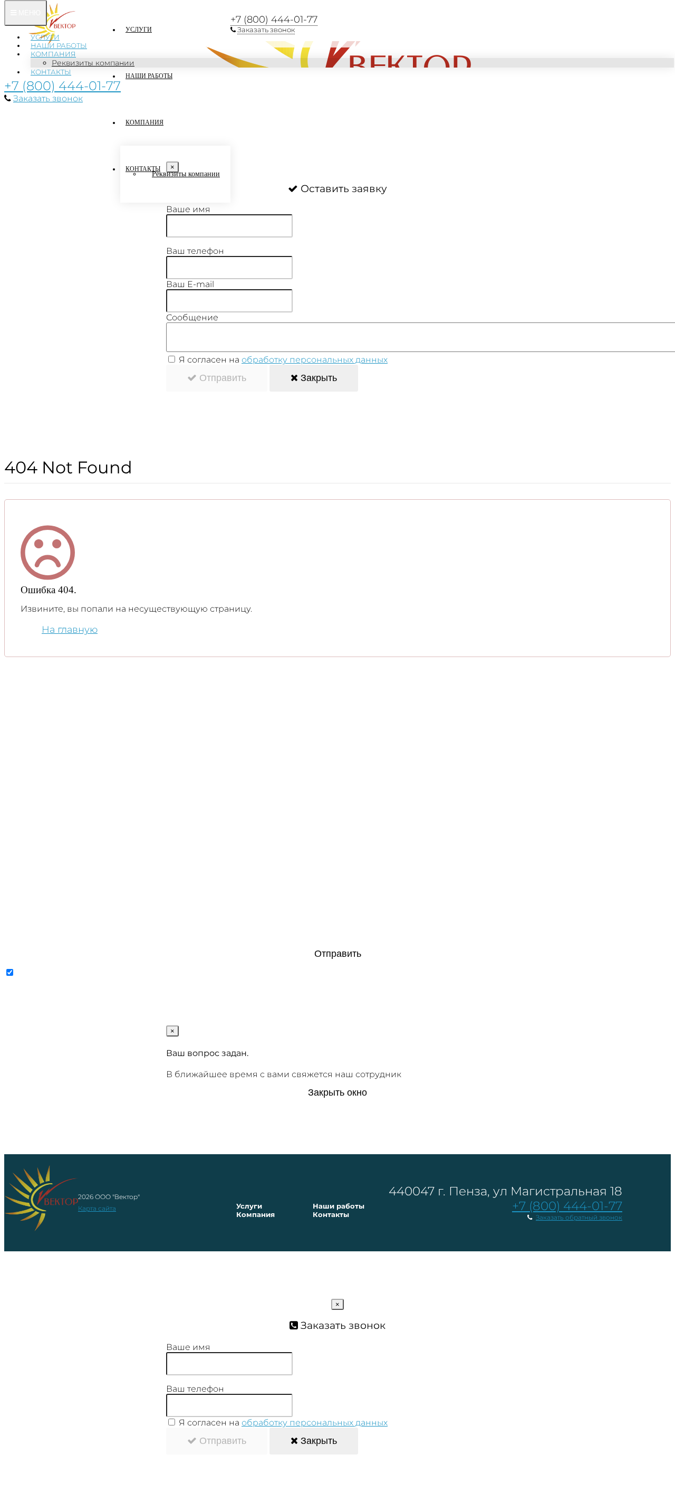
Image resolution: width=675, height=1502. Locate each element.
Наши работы (59, 45)
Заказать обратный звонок (579, 1217)
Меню (28, 13)
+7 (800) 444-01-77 (62, 85)
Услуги (45, 37)
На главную (70, 629)
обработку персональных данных (315, 360)
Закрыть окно (337, 1092)
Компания (53, 54)
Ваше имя (188, 209)
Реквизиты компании (93, 63)
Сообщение (192, 317)
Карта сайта (97, 1208)
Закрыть (317, 378)
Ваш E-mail (190, 284)
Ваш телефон (195, 251)
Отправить (221, 378)
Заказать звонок (48, 98)
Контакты (51, 72)
